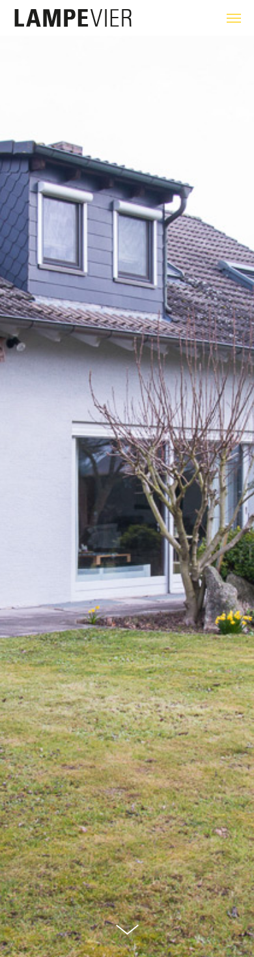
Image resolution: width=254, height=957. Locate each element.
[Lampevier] (73, 19)
